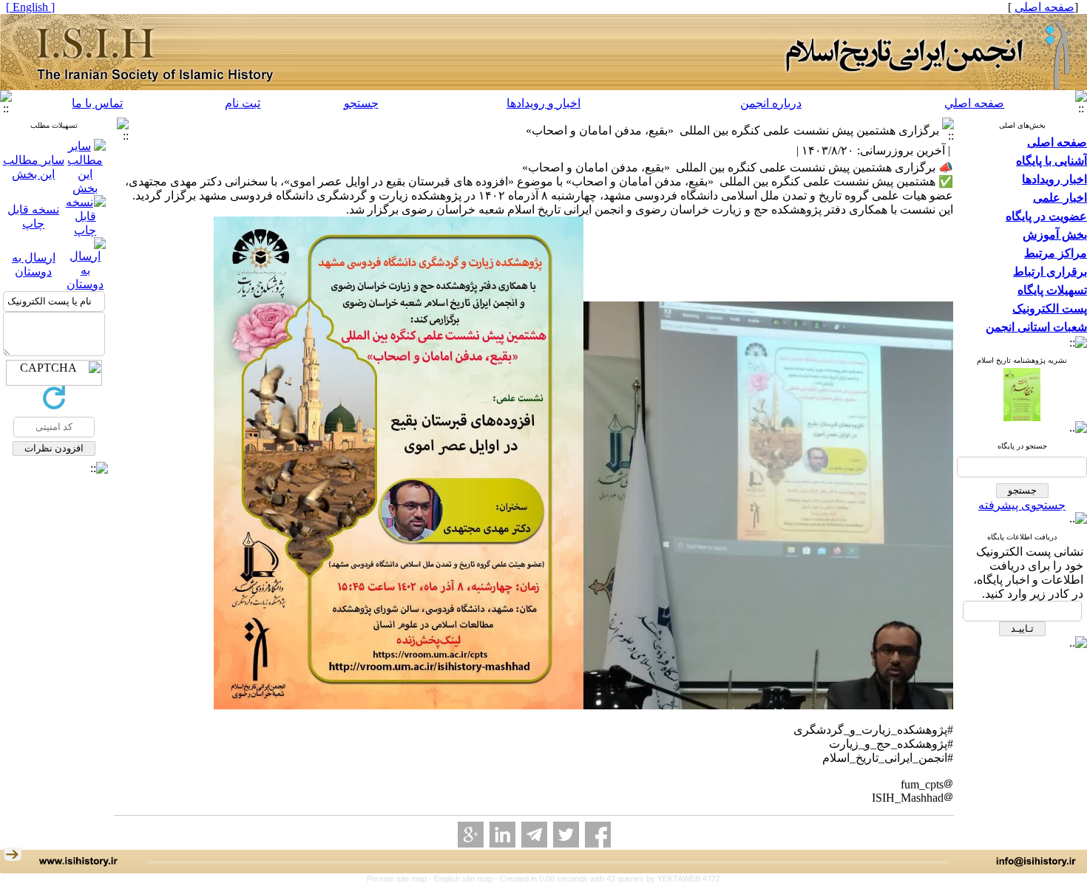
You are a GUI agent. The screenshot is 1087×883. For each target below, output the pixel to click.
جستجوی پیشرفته (1022, 505)
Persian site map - (400, 878)
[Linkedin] (502, 835)
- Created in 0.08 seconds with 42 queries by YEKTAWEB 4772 (607, 878)
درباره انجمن (771, 103)
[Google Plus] (471, 835)
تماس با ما (97, 103)
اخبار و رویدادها (543, 103)
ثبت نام (242, 103)
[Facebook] (598, 835)
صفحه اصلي (974, 103)
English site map (464, 878)
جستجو (361, 103)
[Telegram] (534, 835)
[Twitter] (566, 835)
